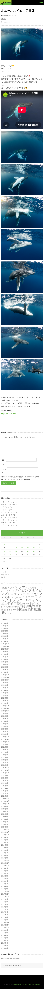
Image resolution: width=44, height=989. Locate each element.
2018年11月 (5, 863)
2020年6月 (5, 814)
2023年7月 (5, 719)
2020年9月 (5, 806)
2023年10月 (5, 711)
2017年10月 (5, 897)
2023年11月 (5, 708)
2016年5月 (5, 940)
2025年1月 (5, 672)
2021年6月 (5, 783)
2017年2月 (5, 917)
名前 (2, 460)
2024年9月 (5, 682)
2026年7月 (5, 626)
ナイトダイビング (15, 597)
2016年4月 (5, 943)
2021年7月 (5, 780)
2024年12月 (5, 675)
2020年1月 (5, 827)
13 (28, 547)
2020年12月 (5, 799)
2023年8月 (5, 716)
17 (10, 551)
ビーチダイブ (28, 597)
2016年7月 (5, 935)
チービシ (25, 593)
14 (34, 547)
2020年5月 (5, 817)
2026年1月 (5, 641)
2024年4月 (5, 695)
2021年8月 (5, 778)
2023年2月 (5, 731)
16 (4, 551)
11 (16, 547)
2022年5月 (5, 755)
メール (3, 465)
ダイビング (23, 590)
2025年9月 (5, 651)
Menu (40, 2)
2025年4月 (5, 664)
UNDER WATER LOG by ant (10, 958)
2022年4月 (5, 757)
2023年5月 (5, 724)
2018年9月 (5, 868)
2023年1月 (5, 734)
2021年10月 (5, 773)
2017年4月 (5, 912)
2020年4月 (5, 819)
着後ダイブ (11, 610)
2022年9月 (5, 744)
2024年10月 (5, 680)
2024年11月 (5, 677)
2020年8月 (5, 809)
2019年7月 (5, 842)
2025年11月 (5, 646)
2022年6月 (5, 752)
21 (34, 551)
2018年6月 (5, 876)
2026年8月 (5, 623)
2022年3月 (5, 760)
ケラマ (20, 587)
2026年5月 (5, 631)
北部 (11, 607)
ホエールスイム (27, 600)
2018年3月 (5, 884)
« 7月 (3, 561)
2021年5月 (5, 786)
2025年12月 (5, 644)
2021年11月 (5, 770)
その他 (3, 572)
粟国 (19, 609)
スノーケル (10, 591)
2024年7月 (5, 688)
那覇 (30, 609)
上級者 (9, 603)
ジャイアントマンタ (34, 588)
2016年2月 (5, 948)
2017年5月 (5, 909)
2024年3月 (5, 698)
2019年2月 (5, 855)
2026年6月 (5, 628)
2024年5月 (5, 693)
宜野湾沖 (16, 607)
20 (28, 551)
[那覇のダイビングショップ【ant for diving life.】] (6, 2)
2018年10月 (5, 866)
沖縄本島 (32, 606)
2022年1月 (5, 765)
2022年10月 (5, 742)
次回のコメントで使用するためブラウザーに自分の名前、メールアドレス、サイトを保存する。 (20, 478)
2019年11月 (5, 832)
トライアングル (6, 507)
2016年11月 (5, 925)
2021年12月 (5, 768)
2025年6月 (5, 659)
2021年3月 (5, 791)
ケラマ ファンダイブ (9, 502)
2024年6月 (5, 690)
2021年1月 (5, 796)
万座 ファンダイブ (8, 515)
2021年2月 (5, 793)
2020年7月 (5, 811)
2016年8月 (5, 933)
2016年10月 (5, 927)
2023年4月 (5, 726)
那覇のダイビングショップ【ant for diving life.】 (27, 984)
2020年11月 (5, 801)
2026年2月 (5, 639)
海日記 (3, 19)
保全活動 (7, 607)
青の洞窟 (8, 613)
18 (16, 551)
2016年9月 (5, 930)
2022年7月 (5, 750)
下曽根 (18, 603)
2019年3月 (5, 853)
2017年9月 (5, 899)
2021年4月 (5, 788)
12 (22, 547)
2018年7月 (5, 873)
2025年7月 (5, 657)
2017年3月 (5, 915)
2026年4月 (5, 633)
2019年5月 (5, 848)
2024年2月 (5, 700)
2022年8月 (5, 747)
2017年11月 (5, 894)
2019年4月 (5, 850)
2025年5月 (5, 662)
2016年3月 (5, 946)
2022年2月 (5, 762)
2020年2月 (5, 824)
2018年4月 (5, 881)
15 (39, 547)
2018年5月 (5, 878)
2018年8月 (5, 871)
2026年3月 (5, 636)
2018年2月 (5, 886)
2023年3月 (5, 729)
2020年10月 (5, 804)
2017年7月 (5, 904)
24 (10, 554)
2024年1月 (5, 703)
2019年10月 (5, 835)
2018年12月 (5, 860)
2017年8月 (5, 902)
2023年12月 (5, 706)
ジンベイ (4, 591)
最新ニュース (6, 575)
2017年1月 (5, 920)
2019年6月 (5, 845)
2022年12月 (5, 737)
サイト (3, 469)
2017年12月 (5, 891)
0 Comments (5, 22)
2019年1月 (5, 858)
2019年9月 (5, 837)
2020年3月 (5, 822)
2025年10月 (5, 649)
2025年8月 (5, 654)
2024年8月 (5, 685)
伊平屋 (24, 604)
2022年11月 (5, 739)
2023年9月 (5, 713)
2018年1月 (5, 889)
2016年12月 (5, 922)
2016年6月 (5, 938)
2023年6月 (5, 721)
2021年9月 (5, 775)
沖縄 (22, 606)
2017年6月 (5, 907)
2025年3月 (5, 667)
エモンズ (10, 588)
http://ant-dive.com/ (8, 413)
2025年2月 (5, 670)
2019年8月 (5, 840)
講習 (24, 610)
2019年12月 (5, 829)
